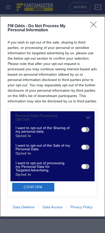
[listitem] (52, 117)
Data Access (52, 207)
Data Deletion (24, 207)
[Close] (95, 26)
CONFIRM (33, 187)
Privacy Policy (81, 207)
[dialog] (52, 116)
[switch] (85, 129)
